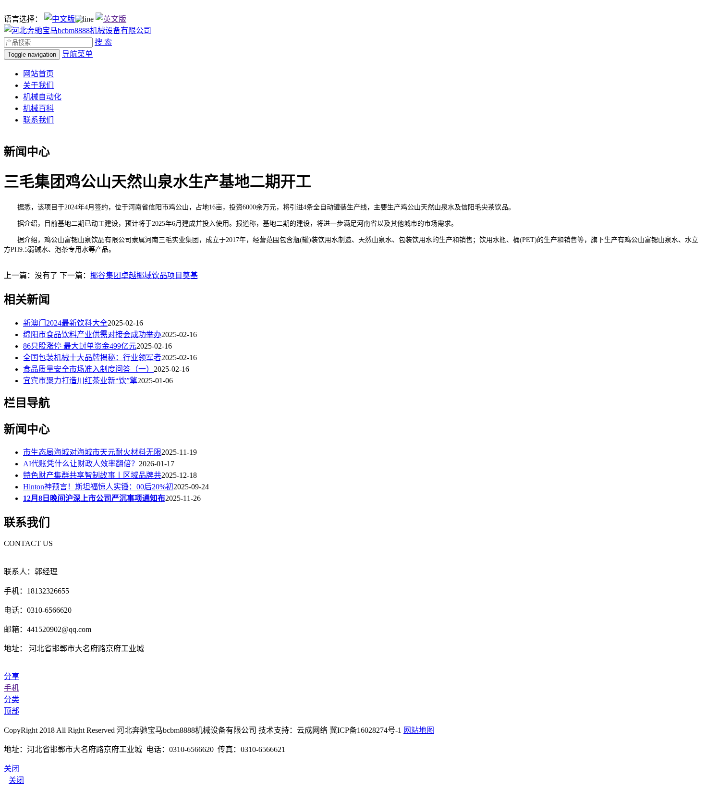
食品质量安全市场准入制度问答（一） (88, 369)
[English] (111, 19)
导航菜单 (77, 54)
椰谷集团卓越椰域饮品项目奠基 (144, 275)
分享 (11, 676)
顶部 (11, 711)
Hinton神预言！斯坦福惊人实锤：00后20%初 (98, 487)
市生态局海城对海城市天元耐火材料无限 (92, 452)
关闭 (16, 780)
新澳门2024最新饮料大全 (65, 323)
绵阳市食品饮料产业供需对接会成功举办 (92, 334)
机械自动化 (42, 97)
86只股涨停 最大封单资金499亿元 (79, 346)
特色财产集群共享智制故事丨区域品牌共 (92, 475)
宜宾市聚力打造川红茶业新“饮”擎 (80, 380)
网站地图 (418, 730)
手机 (11, 688)
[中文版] (59, 19)
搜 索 (103, 42)
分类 (11, 699)
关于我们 (38, 85)
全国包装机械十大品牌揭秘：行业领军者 (92, 357)
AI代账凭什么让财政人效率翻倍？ (81, 464)
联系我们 (38, 120)
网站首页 (38, 74)
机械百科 (38, 108)
